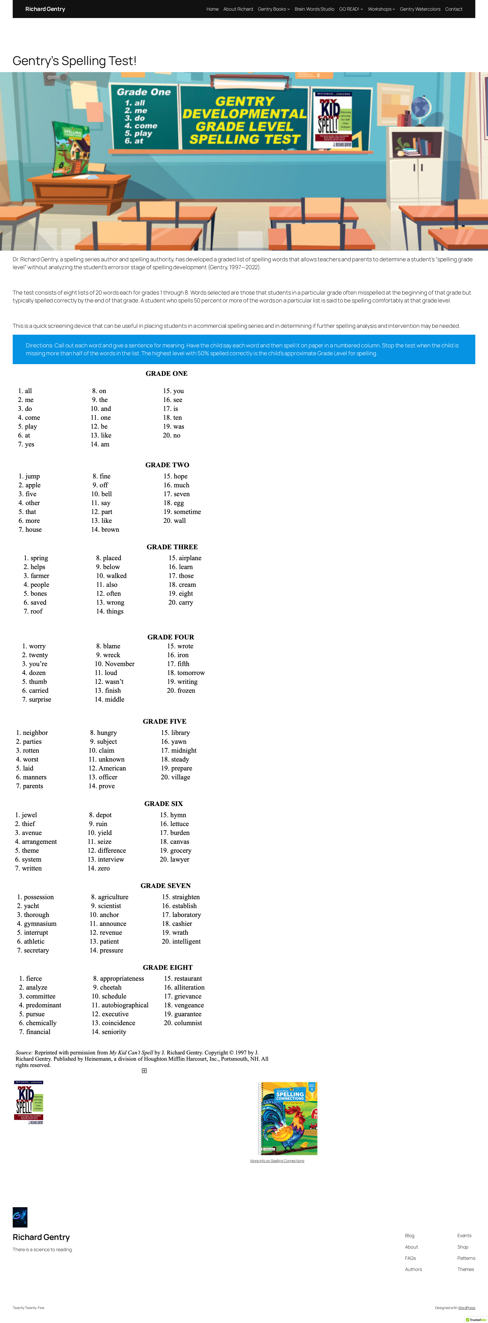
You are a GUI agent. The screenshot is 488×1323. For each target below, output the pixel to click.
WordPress (466, 1307)
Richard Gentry (45, 9)
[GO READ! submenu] (361, 9)
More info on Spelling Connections (277, 1160)
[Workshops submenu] (393, 9)
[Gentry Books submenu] (288, 9)
